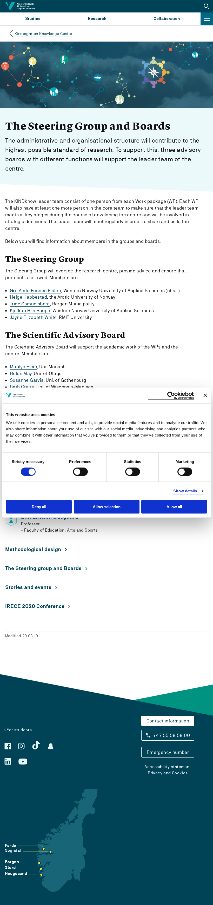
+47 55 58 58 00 (171, 735)
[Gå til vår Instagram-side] (21, 746)
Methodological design (33, 549)
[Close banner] (205, 395)
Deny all (39, 507)
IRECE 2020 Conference (34, 606)
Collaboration (167, 18)
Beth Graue (22, 387)
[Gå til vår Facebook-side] (7, 746)
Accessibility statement (167, 766)
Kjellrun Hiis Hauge (30, 310)
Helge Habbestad (28, 297)
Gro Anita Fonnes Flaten (35, 290)
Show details (185, 490)
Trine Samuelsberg (30, 303)
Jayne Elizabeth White (33, 317)
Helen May (21, 373)
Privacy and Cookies (168, 772)
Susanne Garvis (27, 380)
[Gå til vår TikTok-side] (36, 745)
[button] (207, 6)
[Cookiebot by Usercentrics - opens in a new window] (171, 395)
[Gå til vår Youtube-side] (23, 761)
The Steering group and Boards (43, 568)
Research (97, 18)
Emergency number (168, 752)
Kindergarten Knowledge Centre (43, 33)
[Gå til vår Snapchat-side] (50, 746)
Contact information (168, 720)
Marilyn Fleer (23, 366)
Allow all (174, 507)
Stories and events (28, 587)
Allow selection (107, 507)
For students (19, 729)
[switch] (80, 471)
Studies (33, 18)
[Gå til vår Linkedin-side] (7, 761)
